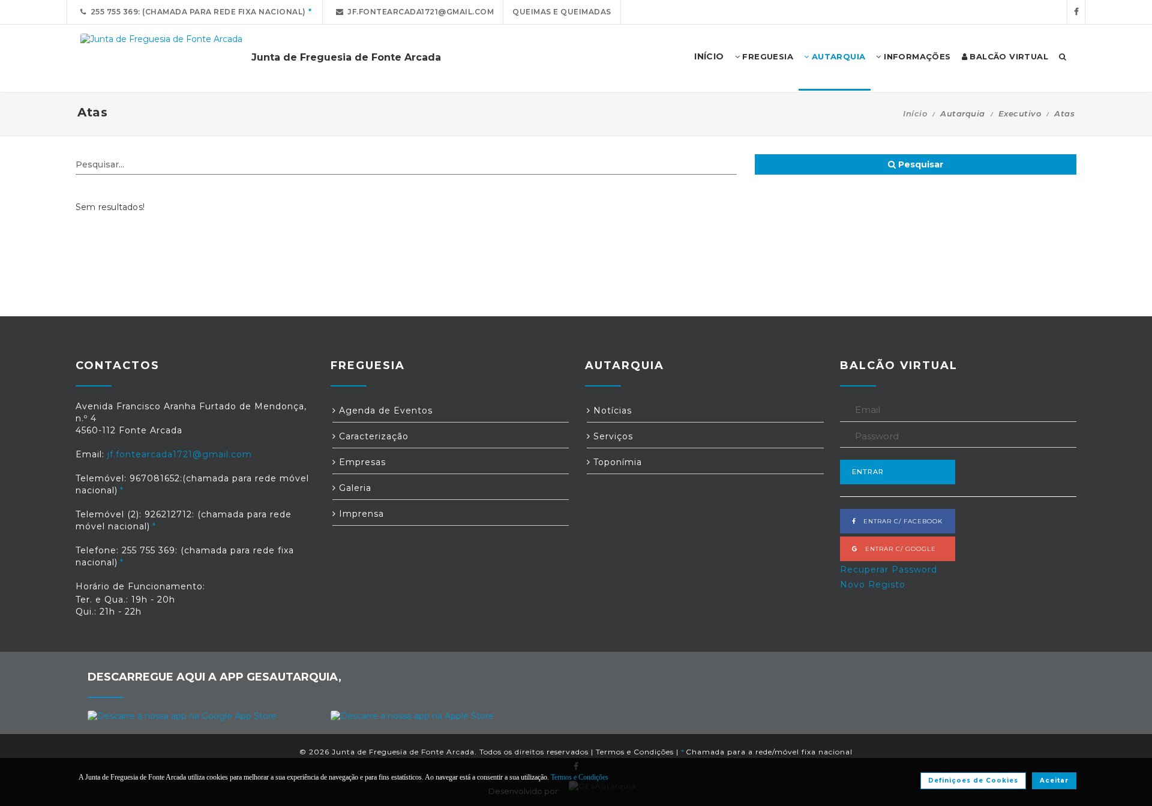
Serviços (611, 436)
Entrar (868, 472)
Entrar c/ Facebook (899, 521)
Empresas (361, 462)
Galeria (353, 488)
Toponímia (616, 462)
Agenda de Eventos (384, 410)
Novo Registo (872, 584)
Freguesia (766, 56)
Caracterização (372, 436)
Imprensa (360, 513)
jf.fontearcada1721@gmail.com (418, 11)
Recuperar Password (888, 569)
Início (915, 113)
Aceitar (1054, 780)
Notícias (611, 410)
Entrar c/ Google (897, 549)
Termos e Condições (635, 751)
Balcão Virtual (1007, 56)
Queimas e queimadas (561, 11)
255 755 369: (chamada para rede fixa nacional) (196, 11)
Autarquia (837, 56)
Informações (916, 56)
